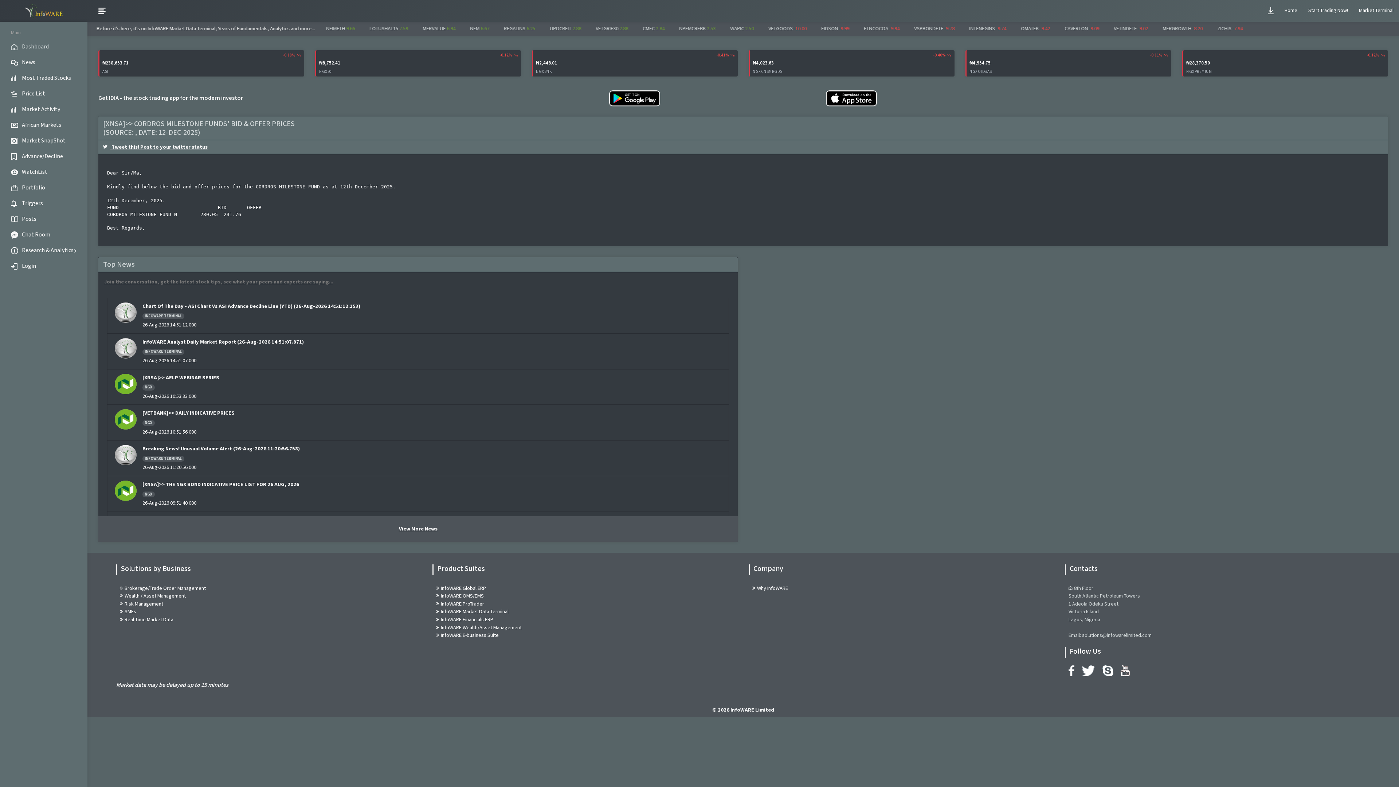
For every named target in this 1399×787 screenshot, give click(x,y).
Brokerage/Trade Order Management (165, 588)
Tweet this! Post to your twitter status (159, 147)
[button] (1270, 11)
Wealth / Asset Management (155, 595)
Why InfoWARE (772, 588)
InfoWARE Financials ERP (467, 619)
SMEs (130, 611)
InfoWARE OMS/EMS (462, 595)
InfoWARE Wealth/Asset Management (481, 627)
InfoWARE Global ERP (463, 588)
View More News (418, 528)
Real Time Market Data (149, 619)
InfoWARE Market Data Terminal (475, 611)
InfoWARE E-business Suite (470, 635)
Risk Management (144, 603)
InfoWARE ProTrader (462, 603)
